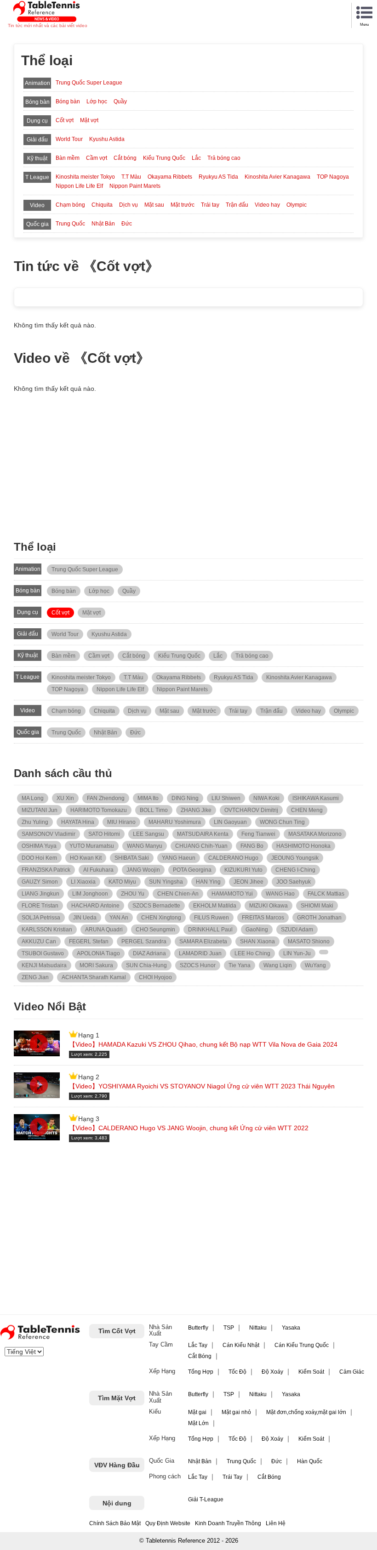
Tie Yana (239, 965)
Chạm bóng (70, 205)
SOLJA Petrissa (41, 917)
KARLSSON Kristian (47, 929)
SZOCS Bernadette (156, 905)
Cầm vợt (96, 158)
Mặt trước (182, 205)
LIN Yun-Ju (297, 953)
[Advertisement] (188, 457)
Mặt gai (197, 1412)
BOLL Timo (154, 810)
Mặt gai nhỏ (236, 1412)
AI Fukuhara (98, 870)
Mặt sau (154, 205)
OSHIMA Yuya (39, 846)
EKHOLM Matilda (214, 905)
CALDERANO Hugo (233, 858)
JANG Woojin (143, 870)
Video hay (267, 205)
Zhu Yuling (35, 822)
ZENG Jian (35, 977)
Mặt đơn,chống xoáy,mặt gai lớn (306, 1412)
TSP (228, 1328)
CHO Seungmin (155, 929)
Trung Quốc (70, 223)
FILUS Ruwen (211, 917)
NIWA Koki (266, 798)
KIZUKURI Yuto (243, 870)
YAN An (118, 917)
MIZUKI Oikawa (268, 905)
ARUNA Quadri (104, 929)
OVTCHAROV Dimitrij (251, 810)
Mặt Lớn (198, 1423)
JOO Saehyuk (293, 882)
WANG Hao (280, 894)
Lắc (196, 158)
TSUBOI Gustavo (43, 953)
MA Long (33, 798)
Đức (126, 223)
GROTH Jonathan (319, 917)
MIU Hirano (121, 822)
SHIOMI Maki (317, 905)
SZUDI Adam (297, 929)
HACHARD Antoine (95, 905)
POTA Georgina (192, 870)
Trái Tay (232, 1477)
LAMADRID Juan (200, 953)
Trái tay (210, 205)
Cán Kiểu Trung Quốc (301, 1345)
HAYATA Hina (77, 822)
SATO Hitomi (104, 834)
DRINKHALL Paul (210, 929)
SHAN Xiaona (257, 941)
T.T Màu (131, 177)
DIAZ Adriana (149, 953)
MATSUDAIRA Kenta (202, 834)
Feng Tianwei (258, 834)
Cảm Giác (351, 1372)
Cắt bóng (125, 158)
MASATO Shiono (309, 941)
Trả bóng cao (223, 158)
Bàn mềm (68, 158)
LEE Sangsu (148, 834)
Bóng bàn (68, 101)
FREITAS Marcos (263, 917)
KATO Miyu (122, 882)
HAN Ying (208, 882)
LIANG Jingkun (40, 894)
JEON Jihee (248, 882)
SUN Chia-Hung (146, 965)
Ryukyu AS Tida (218, 177)
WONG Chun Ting (282, 822)
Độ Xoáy (272, 1372)
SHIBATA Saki (131, 858)
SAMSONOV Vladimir (48, 834)
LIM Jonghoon (90, 894)
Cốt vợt (65, 120)
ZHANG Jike (196, 810)
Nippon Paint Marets (134, 186)
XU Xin (65, 798)
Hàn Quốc (309, 1461)
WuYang (315, 965)
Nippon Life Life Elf (79, 186)
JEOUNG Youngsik (295, 858)
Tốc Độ (237, 1372)
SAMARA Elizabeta (203, 941)
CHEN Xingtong (161, 917)
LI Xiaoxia (83, 882)
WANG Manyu (144, 846)
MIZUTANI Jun (39, 810)
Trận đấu (237, 205)
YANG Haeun (178, 858)
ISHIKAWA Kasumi (315, 798)
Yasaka (291, 1328)
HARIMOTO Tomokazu (98, 810)
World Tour (69, 139)
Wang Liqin (277, 965)
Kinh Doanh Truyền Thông (228, 1523)
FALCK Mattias (326, 894)
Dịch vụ (128, 205)
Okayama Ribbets (170, 177)
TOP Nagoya (333, 177)
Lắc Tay (197, 1345)
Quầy (120, 101)
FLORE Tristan (40, 905)
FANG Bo (251, 846)
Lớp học (96, 101)
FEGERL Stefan (89, 941)
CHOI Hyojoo (155, 977)
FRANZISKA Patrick (46, 870)
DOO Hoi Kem (39, 858)
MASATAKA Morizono (315, 834)
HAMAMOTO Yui (232, 894)
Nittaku (258, 1328)
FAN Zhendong (106, 798)
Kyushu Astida (107, 139)
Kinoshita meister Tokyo (85, 177)
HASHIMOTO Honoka (303, 846)
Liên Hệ (276, 1523)
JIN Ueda (85, 917)
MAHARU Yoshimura (175, 822)
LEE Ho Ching (252, 953)
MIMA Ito (148, 798)
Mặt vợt (89, 120)
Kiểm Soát (311, 1372)
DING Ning (185, 798)
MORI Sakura (96, 965)
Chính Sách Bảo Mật (115, 1523)
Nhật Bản (103, 223)
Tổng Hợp (200, 1372)
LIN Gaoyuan (230, 822)
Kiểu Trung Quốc (164, 158)
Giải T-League (205, 1499)
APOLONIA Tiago (98, 953)
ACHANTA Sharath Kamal (94, 977)
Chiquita (102, 205)
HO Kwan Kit (86, 858)
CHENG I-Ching (295, 870)
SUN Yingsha (166, 882)
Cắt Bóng (199, 1356)
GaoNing (257, 929)
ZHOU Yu (132, 894)
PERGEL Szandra (143, 941)
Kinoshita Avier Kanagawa (277, 177)
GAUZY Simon (40, 882)
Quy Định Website (167, 1523)
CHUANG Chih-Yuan (201, 846)
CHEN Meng (307, 810)
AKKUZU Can (39, 941)
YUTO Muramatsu (91, 846)
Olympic (296, 205)
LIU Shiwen (225, 798)
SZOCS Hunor (198, 965)
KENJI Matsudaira (44, 965)
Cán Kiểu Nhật (241, 1345)
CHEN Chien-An (178, 894)
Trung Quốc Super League (89, 82)
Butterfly (198, 1328)
